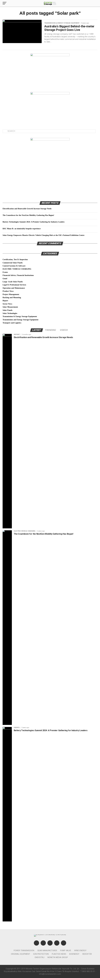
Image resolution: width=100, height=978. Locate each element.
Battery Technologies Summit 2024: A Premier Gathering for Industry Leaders (33, 222)
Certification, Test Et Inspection (15, 259)
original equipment (20, 954)
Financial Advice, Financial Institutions (18, 275)
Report (5, 301)
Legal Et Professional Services (14, 285)
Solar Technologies (10, 313)
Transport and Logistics (12, 323)
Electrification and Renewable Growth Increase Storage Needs (27, 209)
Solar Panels (7, 310)
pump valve (65, 950)
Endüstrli (39, 957)
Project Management (11, 294)
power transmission (24, 950)
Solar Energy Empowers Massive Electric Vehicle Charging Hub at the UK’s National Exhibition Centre (43, 235)
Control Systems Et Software (14, 266)
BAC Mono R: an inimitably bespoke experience (22, 229)
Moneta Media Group (58, 957)
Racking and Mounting (12, 297)
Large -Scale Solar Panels (13, 282)
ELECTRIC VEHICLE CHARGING (17, 269)
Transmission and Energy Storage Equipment (20, 320)
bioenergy (74, 954)
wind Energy (80, 950)
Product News (8, 291)
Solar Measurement (10, 307)
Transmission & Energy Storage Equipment (20, 316)
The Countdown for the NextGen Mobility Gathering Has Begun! (28, 215)
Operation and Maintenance (14, 288)
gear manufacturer (47, 950)
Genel (5, 278)
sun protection (41, 954)
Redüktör (87, 954)
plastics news (59, 954)
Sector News (7, 304)
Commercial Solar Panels (13, 263)
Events (5, 272)
